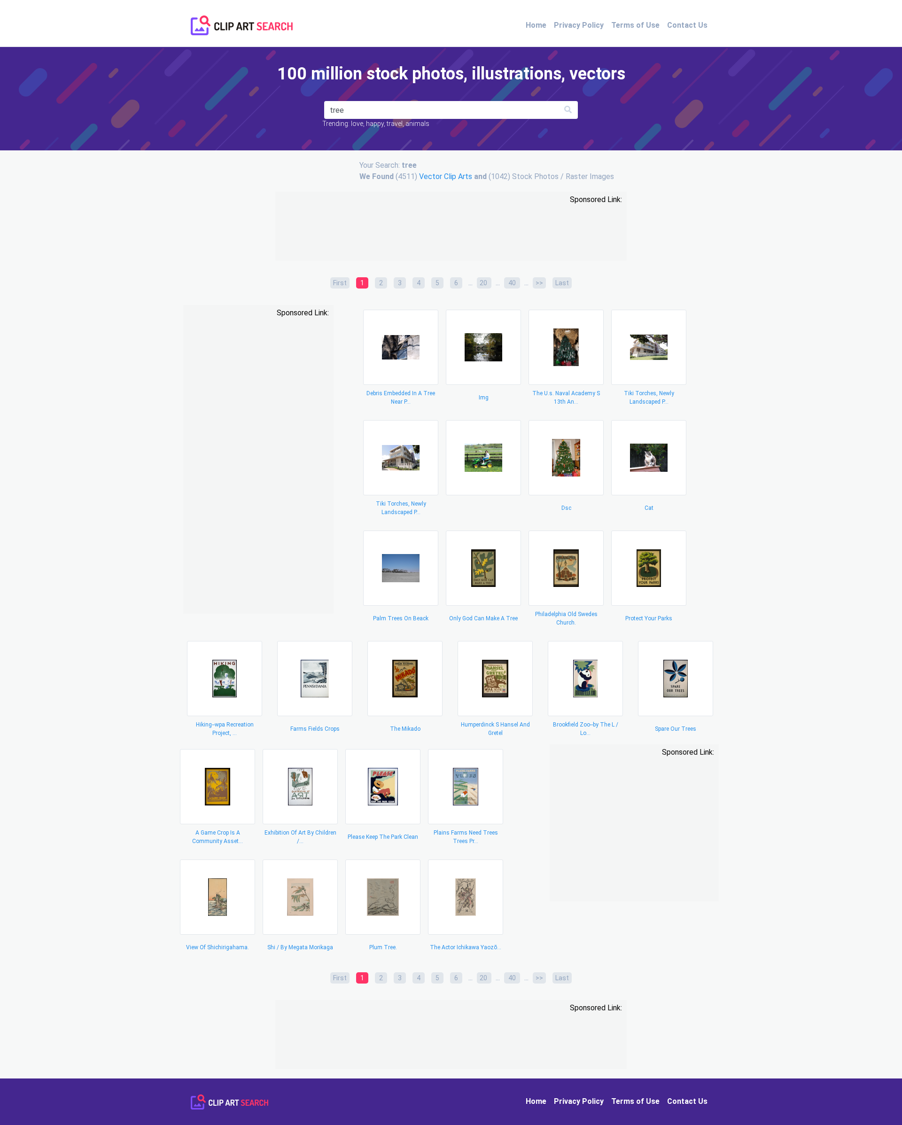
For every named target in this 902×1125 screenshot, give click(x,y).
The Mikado (405, 729)
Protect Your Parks (648, 618)
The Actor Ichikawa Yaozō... (465, 947)
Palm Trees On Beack (400, 618)
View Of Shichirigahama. (217, 947)
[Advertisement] (451, 234)
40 (512, 283)
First (340, 283)
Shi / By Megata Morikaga (300, 947)
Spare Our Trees (675, 729)
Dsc (566, 508)
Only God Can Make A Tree (483, 618)
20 (484, 283)
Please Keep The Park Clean (383, 837)
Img (484, 397)
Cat (649, 508)
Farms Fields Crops (315, 729)
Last (562, 283)
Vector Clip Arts (445, 176)
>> (539, 283)
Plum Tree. (383, 947)
